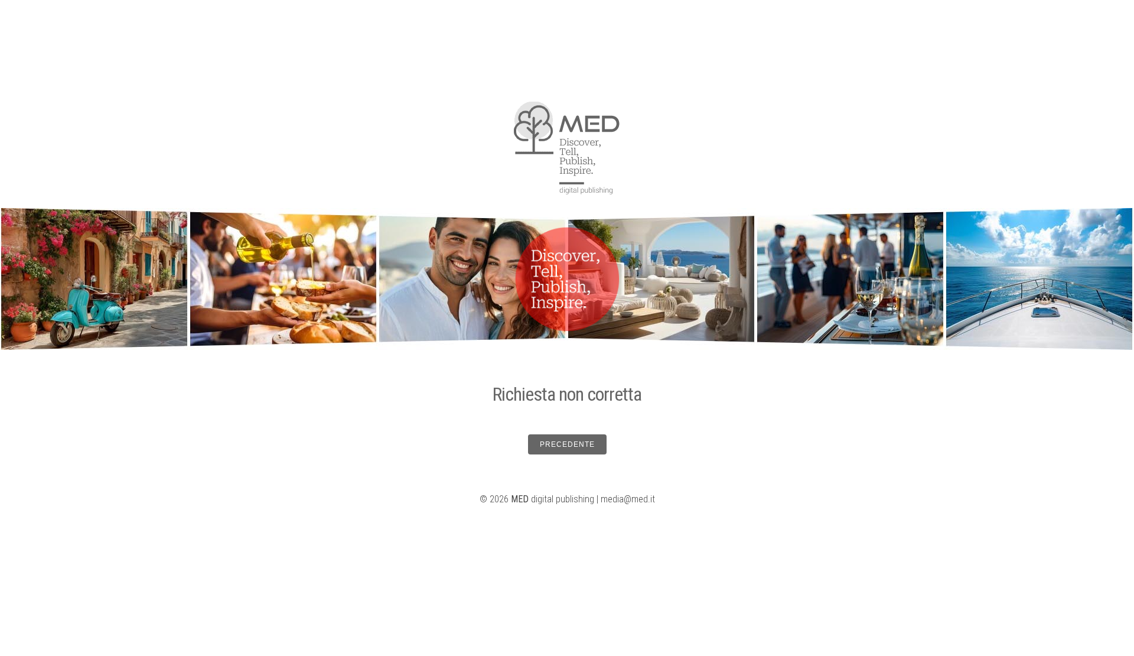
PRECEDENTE (567, 444)
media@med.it (628, 499)
